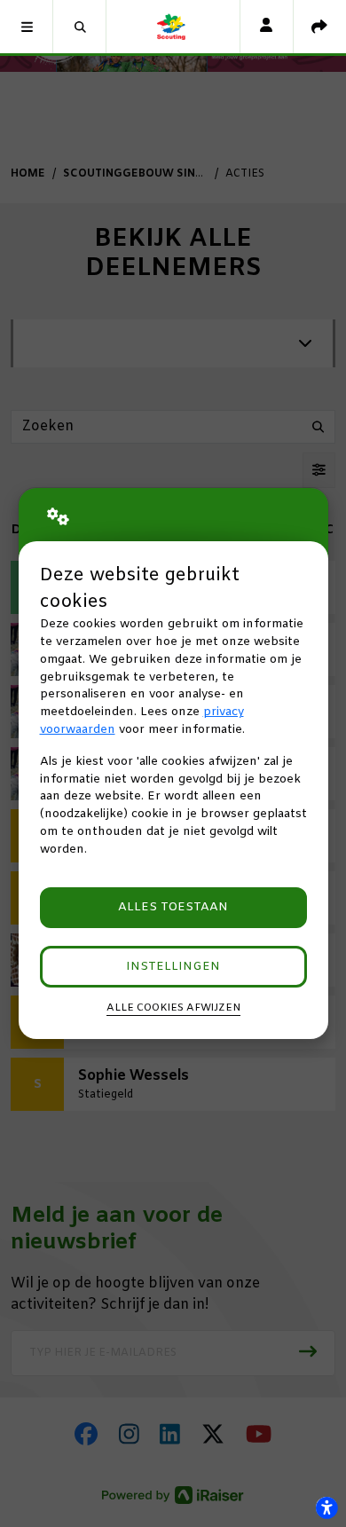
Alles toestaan (173, 907)
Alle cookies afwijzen (173, 1008)
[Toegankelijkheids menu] (326, 1507)
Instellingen (173, 966)
